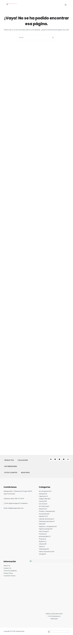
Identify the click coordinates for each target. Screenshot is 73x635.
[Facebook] (50, 459)
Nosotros (25, 473)
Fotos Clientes (10, 473)
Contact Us (7, 568)
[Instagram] (59, 459)
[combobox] (34, 37)
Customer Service (9, 576)
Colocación (23, 460)
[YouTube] (63, 459)
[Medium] (68, 459)
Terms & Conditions (10, 571)
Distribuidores (10, 466)
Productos (9, 460)
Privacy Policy (8, 573)
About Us (7, 566)
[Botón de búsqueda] (52, 37)
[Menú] (65, 5)
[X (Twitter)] (55, 459)
